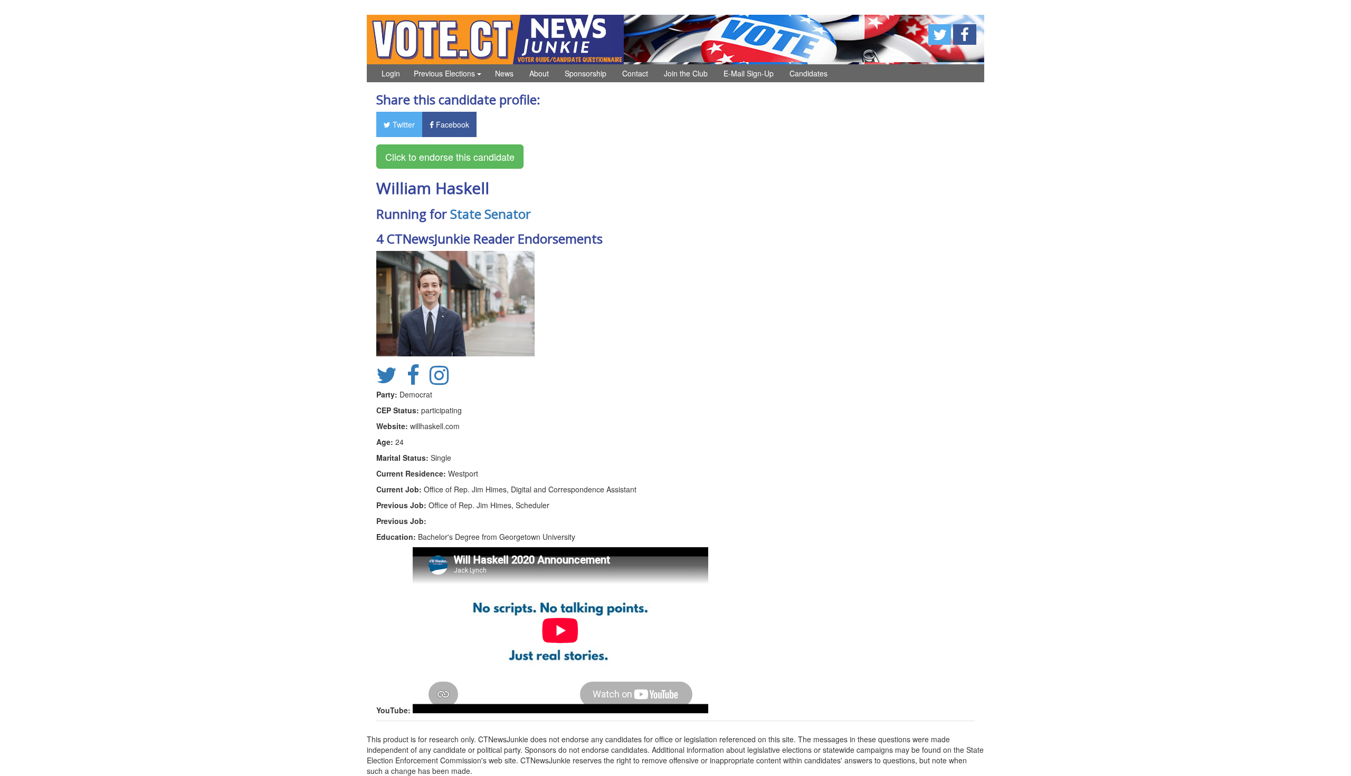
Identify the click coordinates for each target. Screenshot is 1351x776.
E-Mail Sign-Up (749, 73)
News (504, 73)
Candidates (808, 73)
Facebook (451, 124)
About (539, 73)
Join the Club (686, 73)
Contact (635, 73)
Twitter (403, 124)
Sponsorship (585, 73)
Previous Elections (445, 73)
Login (391, 73)
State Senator (490, 213)
